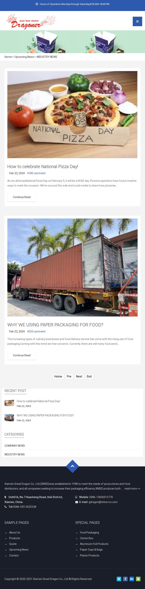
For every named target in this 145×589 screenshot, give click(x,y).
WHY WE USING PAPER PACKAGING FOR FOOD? (55, 324)
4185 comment (36, 173)
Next (79, 376)
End (89, 376)
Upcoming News (24, 56)
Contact (14, 555)
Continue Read (22, 197)
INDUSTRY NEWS (47, 56)
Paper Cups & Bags (91, 549)
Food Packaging (89, 532)
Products (14, 538)
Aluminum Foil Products (94, 543)
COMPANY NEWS (15, 445)
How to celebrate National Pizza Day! (42, 166)
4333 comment (36, 331)
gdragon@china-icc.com (103, 502)
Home (8, 56)
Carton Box (86, 538)
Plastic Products (89, 555)
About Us (14, 532)
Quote (13, 543)
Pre (69, 376)
